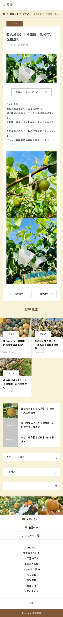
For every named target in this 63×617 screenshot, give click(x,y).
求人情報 (31, 574)
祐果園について (31, 553)
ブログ (14, 23)
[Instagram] (31, 603)
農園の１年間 (31, 563)
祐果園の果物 (31, 558)
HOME (31, 547)
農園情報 (31, 580)
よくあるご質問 (31, 569)
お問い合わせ (31, 591)
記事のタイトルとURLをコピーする (31, 92)
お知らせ (31, 585)
